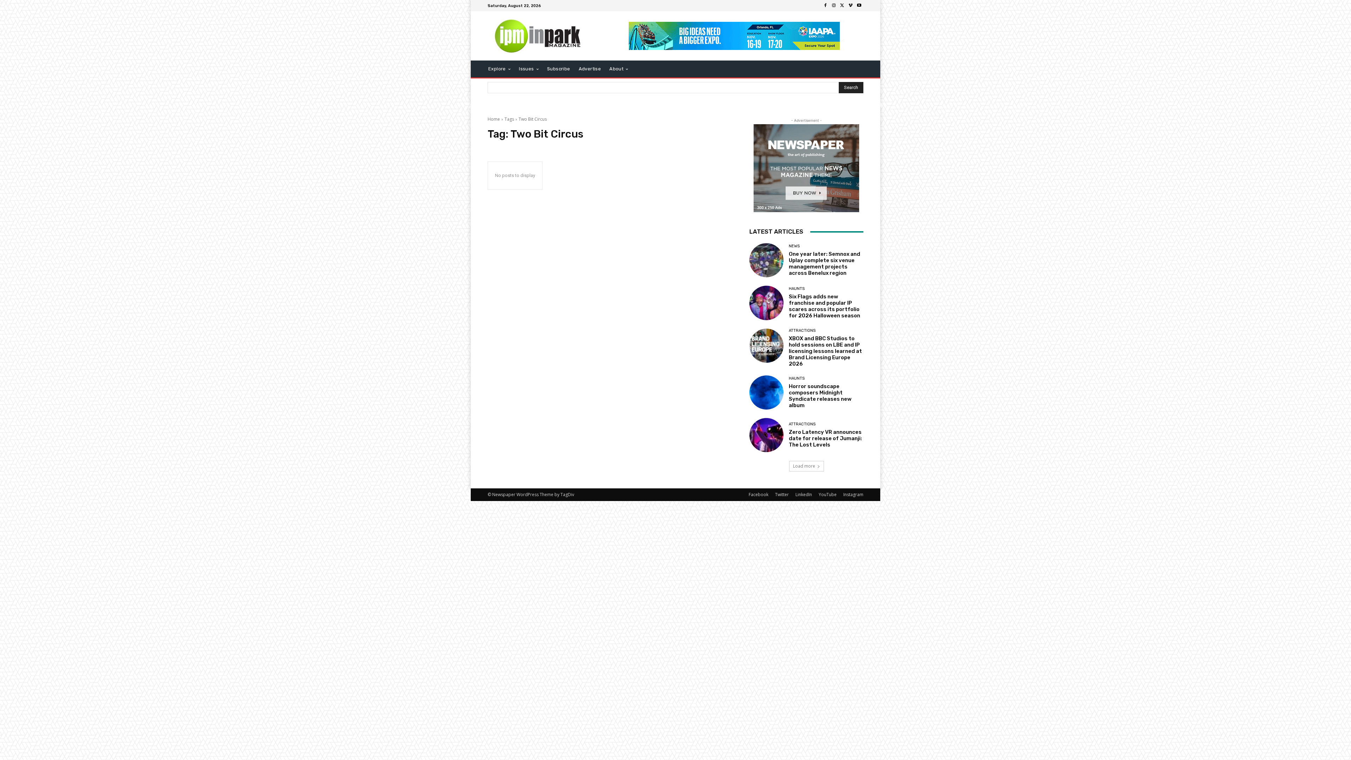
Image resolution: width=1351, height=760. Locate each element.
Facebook (758, 495)
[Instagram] (834, 5)
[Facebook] (825, 5)
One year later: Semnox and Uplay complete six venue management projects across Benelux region (824, 263)
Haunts (797, 289)
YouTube (828, 495)
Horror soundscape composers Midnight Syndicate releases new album (820, 395)
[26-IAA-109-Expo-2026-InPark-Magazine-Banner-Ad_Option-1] (734, 36)
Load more (804, 466)
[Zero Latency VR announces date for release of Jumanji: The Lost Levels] (766, 435)
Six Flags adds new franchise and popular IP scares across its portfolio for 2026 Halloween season (824, 306)
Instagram (853, 495)
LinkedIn (803, 495)
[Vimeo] (850, 5)
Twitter (782, 495)
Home (494, 119)
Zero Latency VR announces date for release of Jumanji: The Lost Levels (825, 438)
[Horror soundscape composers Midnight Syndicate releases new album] (766, 392)
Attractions (802, 330)
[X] (842, 5)
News (794, 246)
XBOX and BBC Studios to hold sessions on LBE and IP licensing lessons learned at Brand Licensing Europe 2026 (825, 351)
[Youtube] (859, 5)
